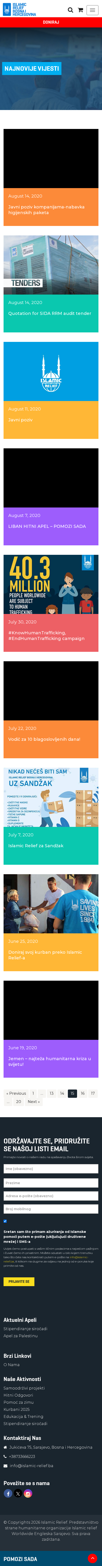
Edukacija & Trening (23, 1416)
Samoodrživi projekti (24, 1388)
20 (18, 1101)
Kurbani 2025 (17, 1409)
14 (62, 1093)
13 (52, 1093)
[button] (80, 9)
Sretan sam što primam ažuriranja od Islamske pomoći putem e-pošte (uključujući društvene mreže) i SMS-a (45, 1237)
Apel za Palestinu (21, 1336)
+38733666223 (22, 1456)
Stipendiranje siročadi (25, 1329)
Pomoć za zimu (19, 1402)
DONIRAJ (51, 22)
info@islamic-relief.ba (31, 1466)
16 (82, 1093)
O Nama (12, 1365)
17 (93, 1093)
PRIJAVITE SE (19, 1281)
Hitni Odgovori (18, 1395)
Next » (34, 1101)
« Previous (16, 1093)
